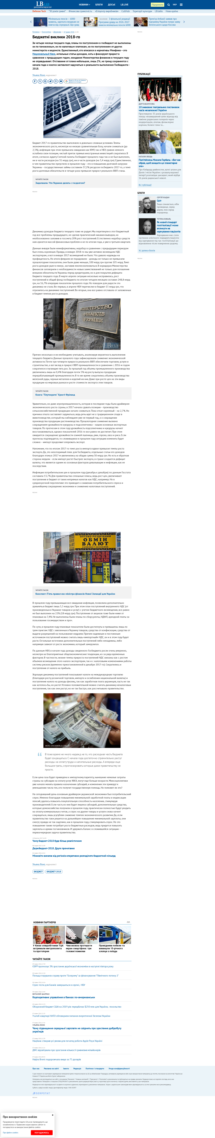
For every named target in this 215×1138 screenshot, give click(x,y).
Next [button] (184, 22)
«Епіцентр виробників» (106, 11)
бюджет (38, 871)
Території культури (142, 11)
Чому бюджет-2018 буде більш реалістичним (57, 841)
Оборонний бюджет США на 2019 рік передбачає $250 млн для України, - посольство (76, 1006)
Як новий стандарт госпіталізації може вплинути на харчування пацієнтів (169, 226)
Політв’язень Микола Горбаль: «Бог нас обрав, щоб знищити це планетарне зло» (159, 163)
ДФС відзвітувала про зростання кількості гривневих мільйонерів (66, 1050)
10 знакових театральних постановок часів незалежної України (159, 108)
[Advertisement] (82, 210)
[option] (57, 22)
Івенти (66, 1068)
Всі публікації (145, 185)
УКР (175, 4)
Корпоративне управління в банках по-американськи (63, 997)
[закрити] (52, 1115)
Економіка (46, 32)
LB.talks (159, 11)
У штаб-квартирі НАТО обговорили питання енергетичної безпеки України (71, 1015)
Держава (57, 32)
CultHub (125, 11)
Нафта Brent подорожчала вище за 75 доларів (56, 1059)
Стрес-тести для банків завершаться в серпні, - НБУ (58, 985)
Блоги (99, 4)
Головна (35, 32)
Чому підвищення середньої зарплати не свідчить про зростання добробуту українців (76, 1029)
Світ (159, 200)
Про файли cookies (10, 1132)
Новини (83, 4)
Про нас (35, 1068)
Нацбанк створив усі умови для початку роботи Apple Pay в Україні (67, 1040)
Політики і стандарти (95, 1068)
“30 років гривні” (57, 11)
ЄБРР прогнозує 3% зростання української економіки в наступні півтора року (72, 966)
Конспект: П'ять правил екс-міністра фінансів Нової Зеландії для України (75, 593)
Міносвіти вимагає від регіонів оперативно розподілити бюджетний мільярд (74, 855)
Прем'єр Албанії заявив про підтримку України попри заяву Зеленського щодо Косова (164, 21)
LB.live (124, 4)
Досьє (111, 4)
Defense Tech (39, 11)
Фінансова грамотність (80, 11)
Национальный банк (43, 54)
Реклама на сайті (51, 1068)
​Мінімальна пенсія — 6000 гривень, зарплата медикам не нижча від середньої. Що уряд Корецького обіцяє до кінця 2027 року (63, 24)
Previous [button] (30, 22)
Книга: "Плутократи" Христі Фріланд (55, 394)
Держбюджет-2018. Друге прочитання (53, 848)
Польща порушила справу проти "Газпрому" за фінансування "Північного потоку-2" (75, 975)
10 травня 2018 (69, 32)
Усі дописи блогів (147, 250)
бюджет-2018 (54, 871)
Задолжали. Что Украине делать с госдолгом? (60, 183)
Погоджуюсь (42, 1133)
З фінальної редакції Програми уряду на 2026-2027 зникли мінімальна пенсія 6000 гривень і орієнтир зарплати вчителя (115, 24)
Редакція (77, 1068)
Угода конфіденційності (119, 1068)
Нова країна (172, 11)
